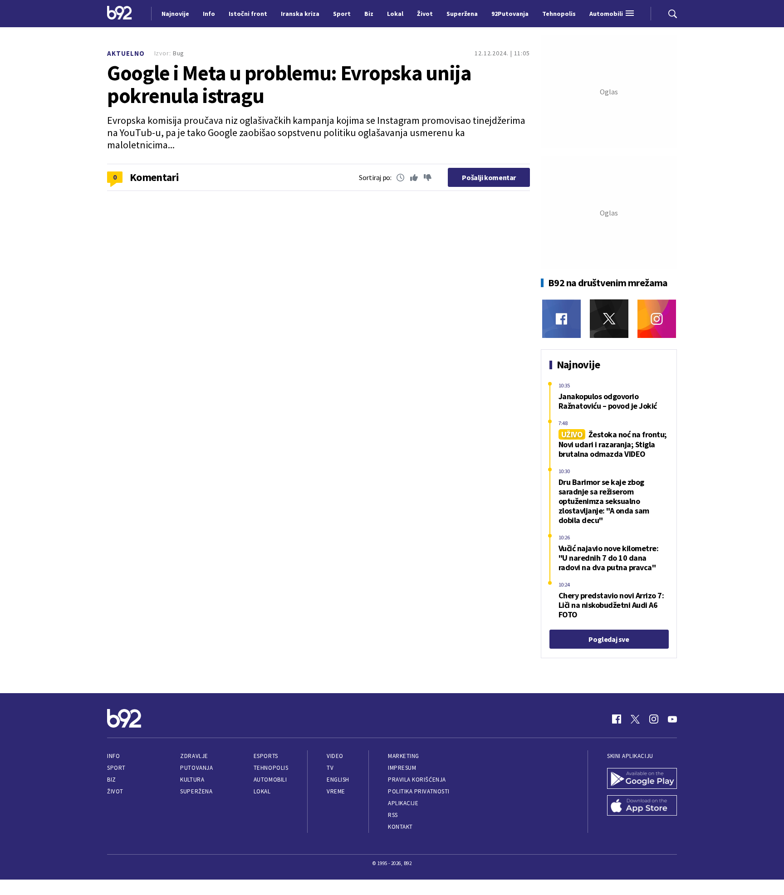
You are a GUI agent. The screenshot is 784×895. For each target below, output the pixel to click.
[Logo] (119, 13)
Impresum (402, 768)
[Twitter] (609, 318)
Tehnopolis (271, 768)
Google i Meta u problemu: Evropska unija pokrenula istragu (289, 84)
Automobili (270, 779)
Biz (111, 779)
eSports (266, 756)
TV (330, 768)
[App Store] (642, 806)
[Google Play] (642, 779)
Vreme (336, 791)
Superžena (196, 791)
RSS (393, 815)
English (338, 779)
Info (113, 756)
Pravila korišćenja (417, 779)
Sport (116, 768)
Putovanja (196, 768)
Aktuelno (126, 53)
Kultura (192, 779)
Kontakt (400, 827)
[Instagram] (656, 318)
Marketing (403, 756)
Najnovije (175, 14)
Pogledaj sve (608, 639)
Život (115, 791)
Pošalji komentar (489, 177)
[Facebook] (561, 318)
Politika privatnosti (419, 791)
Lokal (262, 791)
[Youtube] (672, 719)
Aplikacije (403, 803)
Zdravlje (194, 756)
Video (335, 756)
